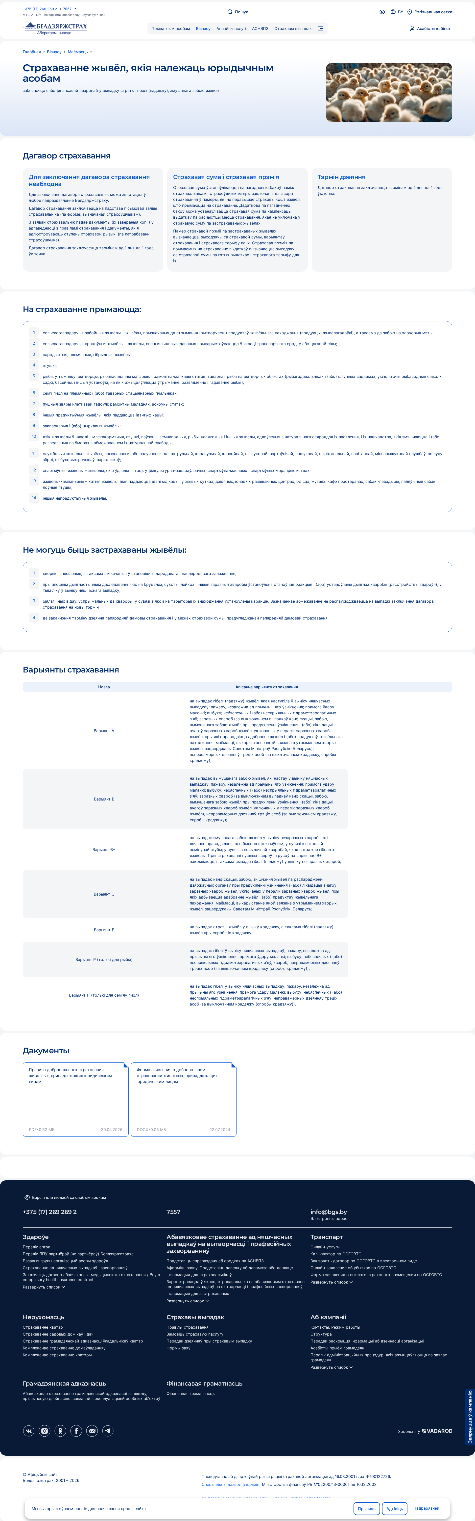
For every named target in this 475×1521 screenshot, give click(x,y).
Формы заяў (178, 1347)
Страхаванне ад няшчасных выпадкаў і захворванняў (75, 1267)
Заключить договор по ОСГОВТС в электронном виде (363, 1260)
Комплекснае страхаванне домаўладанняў (64, 1347)
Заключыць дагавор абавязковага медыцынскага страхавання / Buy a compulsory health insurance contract (91, 1277)
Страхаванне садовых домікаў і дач (58, 1334)
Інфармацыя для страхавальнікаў (199, 1274)
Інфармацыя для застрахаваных (197, 1293)
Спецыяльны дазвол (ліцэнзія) (232, 1484)
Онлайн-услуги (325, 1246)
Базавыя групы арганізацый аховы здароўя (65, 1260)
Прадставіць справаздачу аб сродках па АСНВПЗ (215, 1260)
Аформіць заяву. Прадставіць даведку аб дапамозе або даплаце (229, 1267)
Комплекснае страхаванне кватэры (57, 1354)
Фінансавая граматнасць (190, 1393)
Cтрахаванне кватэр (43, 1327)
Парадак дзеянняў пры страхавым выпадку (209, 1341)
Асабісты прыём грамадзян (337, 1347)
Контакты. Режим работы (335, 1327)
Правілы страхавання (187, 1327)
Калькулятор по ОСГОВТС (335, 1253)
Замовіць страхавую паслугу (194, 1334)
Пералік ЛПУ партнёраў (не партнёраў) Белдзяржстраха (78, 1253)
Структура (321, 1334)
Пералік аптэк (36, 1246)
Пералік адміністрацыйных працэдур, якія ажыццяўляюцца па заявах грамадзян (378, 1357)
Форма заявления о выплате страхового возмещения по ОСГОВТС (376, 1274)
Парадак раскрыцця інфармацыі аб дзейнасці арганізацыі (367, 1341)
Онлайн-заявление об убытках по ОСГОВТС (353, 1267)
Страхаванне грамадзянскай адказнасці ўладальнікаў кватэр (83, 1341)
